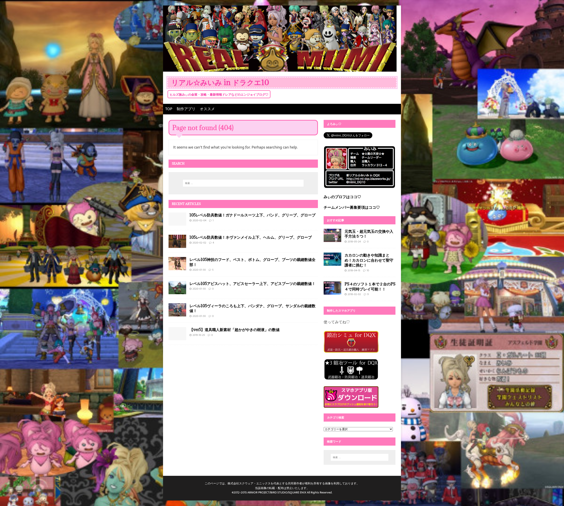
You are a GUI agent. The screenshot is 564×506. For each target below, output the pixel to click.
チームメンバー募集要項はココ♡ (352, 207)
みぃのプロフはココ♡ (342, 197)
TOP (168, 109)
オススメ (207, 109)
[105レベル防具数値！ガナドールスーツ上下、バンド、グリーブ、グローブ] (177, 222)
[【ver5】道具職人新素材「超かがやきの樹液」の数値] (177, 337)
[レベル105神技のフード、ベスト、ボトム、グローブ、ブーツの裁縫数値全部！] (177, 267)
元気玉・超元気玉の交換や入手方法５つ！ (369, 234)
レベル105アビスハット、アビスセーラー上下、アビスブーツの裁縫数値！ (252, 283)
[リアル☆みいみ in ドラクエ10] (280, 68)
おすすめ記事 (335, 220)
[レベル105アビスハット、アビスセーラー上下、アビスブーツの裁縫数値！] (177, 291)
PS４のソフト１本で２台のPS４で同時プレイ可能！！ (370, 286)
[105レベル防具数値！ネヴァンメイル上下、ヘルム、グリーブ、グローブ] (177, 245)
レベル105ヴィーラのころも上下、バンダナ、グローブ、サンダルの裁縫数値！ (252, 308)
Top (553, 495)
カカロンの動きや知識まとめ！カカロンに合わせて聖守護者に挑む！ (369, 260)
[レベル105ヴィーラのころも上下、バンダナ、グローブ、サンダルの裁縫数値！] (177, 313)
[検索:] (243, 183)
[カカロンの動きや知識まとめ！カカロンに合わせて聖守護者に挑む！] (332, 263)
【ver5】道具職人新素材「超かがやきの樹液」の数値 (234, 329)
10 (368, 270)
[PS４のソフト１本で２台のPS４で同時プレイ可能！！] (332, 291)
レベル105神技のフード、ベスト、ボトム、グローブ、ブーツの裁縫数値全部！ (252, 262)
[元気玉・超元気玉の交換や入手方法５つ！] (332, 239)
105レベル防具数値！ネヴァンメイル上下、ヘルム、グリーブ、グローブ (250, 237)
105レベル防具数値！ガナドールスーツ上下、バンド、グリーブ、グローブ (252, 215)
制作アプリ (186, 109)
